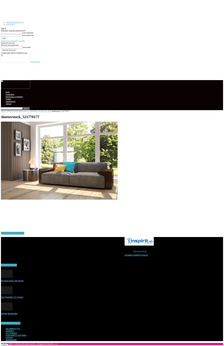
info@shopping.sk (140, 251)
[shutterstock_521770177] (59, 199)
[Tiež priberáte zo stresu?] (7, 294)
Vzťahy (8, 99)
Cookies (4, 345)
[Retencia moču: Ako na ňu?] (7, 277)
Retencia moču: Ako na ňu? (12, 281)
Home (3, 111)
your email (26, 47)
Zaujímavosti (11, 101)
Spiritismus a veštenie (14, 97)
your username (28, 33)
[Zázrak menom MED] (7, 310)
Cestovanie (10, 94)
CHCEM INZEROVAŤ (15, 22)
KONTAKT (10, 24)
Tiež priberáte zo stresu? (12, 297)
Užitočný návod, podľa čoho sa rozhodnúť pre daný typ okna (28, 111)
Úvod (7, 92)
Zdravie (8, 104)
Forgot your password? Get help (13, 41)
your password (28, 35)
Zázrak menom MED (9, 314)
